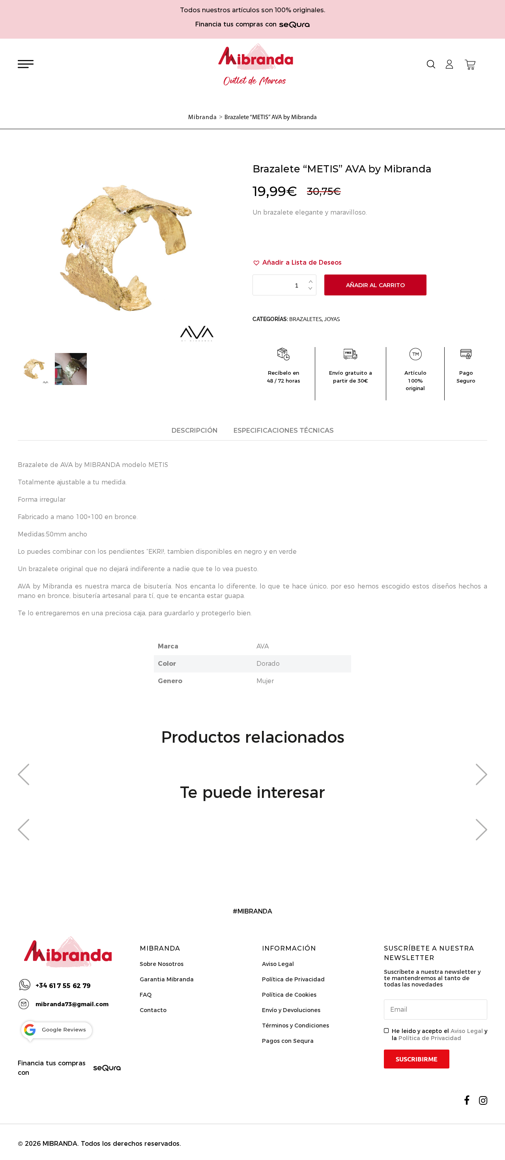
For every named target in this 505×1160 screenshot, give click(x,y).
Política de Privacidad (293, 979)
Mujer (265, 681)
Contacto (153, 1010)
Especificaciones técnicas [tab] (284, 430)
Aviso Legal (278, 964)
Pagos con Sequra (288, 1040)
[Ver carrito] (470, 65)
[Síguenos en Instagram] (483, 1100)
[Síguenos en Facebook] (466, 1100)
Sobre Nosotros (161, 964)
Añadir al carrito (375, 285)
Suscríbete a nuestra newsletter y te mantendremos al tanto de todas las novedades (432, 978)
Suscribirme (417, 1059)
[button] (297, 263)
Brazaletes (305, 319)
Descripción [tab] (195, 430)
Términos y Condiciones (295, 1025)
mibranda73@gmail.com (72, 1004)
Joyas (332, 319)
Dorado (268, 663)
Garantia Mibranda (167, 979)
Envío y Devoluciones (291, 1010)
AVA (262, 646)
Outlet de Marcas (255, 81)
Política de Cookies (289, 994)
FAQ (146, 994)
